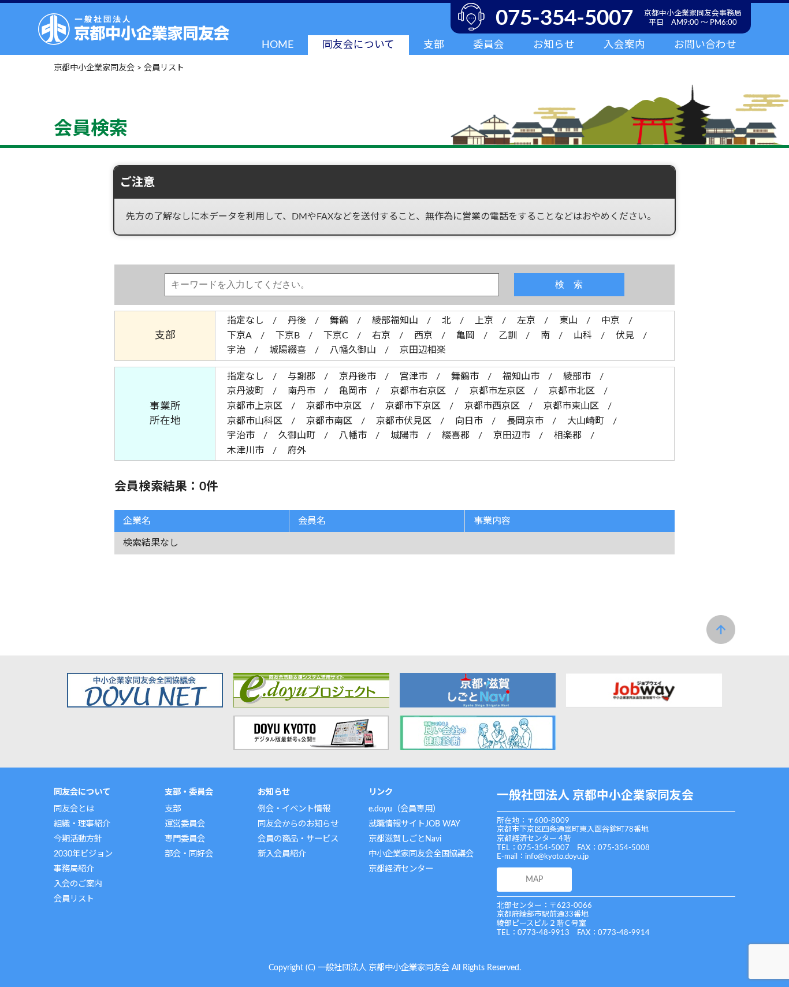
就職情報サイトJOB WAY (414, 824)
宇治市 (241, 435)
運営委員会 (185, 824)
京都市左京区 (497, 391)
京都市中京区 (334, 406)
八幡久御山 (353, 350)
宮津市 (413, 376)
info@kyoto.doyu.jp (557, 857)
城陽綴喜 (287, 350)
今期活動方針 (78, 839)
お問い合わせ (705, 45)
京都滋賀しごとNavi (405, 839)
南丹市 (301, 391)
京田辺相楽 (423, 350)
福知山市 (521, 376)
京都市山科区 (254, 421)
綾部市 (577, 376)
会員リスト (74, 899)
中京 (610, 320)
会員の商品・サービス (298, 839)
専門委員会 (185, 839)
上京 (484, 320)
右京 (381, 335)
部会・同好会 (189, 854)
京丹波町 (245, 391)
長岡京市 (525, 421)
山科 (583, 335)
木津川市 (245, 450)
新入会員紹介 (282, 854)
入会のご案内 (78, 884)
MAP (534, 879)
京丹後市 (357, 376)
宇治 (236, 350)
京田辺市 (511, 435)
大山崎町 (585, 421)
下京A (239, 335)
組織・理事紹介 (82, 824)
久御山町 (296, 435)
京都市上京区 (254, 406)
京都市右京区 (418, 391)
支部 (173, 809)
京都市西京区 (492, 406)
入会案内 (624, 45)
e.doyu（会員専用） (405, 809)
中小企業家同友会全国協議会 (421, 854)
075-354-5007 (564, 18)
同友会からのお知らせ (298, 824)
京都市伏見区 (403, 421)
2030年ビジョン (83, 854)
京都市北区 (572, 391)
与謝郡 (301, 376)
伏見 (625, 335)
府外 (297, 450)
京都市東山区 (571, 406)
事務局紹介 (74, 869)
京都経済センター (401, 869)
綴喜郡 (456, 435)
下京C (335, 335)
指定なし (245, 320)
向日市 (469, 421)
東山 (568, 320)
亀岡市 (353, 391)
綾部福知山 (395, 320)
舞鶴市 (465, 376)
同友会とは (74, 809)
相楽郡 (568, 435)
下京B (288, 335)
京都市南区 (329, 421)
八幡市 (353, 435)
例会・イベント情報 (294, 809)
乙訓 (507, 335)
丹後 (297, 320)
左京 (526, 320)
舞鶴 (339, 320)
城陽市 (404, 435)
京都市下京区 (413, 406)
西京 (423, 335)
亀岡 (465, 335)
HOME (277, 45)
